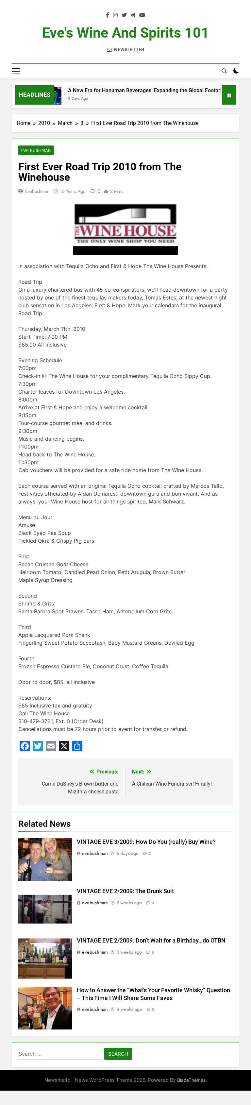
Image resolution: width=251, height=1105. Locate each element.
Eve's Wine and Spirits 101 (125, 33)
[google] (133, 15)
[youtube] (142, 15)
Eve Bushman (36, 150)
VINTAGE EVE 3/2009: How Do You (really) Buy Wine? (146, 842)
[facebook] (107, 15)
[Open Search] (224, 71)
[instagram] (115, 15)
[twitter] (124, 15)
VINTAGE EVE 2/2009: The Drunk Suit (125, 891)
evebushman (37, 191)
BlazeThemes (191, 1080)
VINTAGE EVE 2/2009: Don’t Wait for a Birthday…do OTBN (151, 940)
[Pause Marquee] (229, 95)
